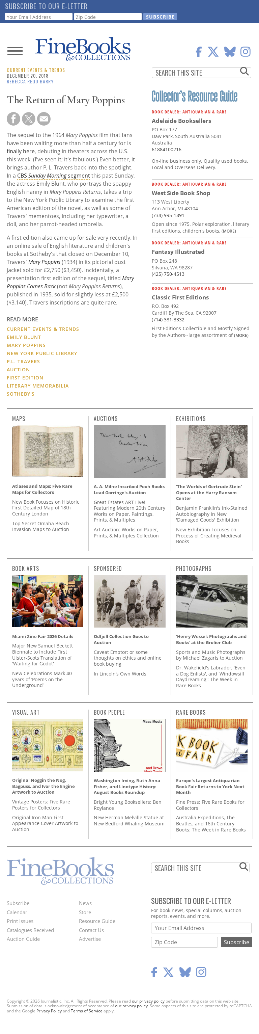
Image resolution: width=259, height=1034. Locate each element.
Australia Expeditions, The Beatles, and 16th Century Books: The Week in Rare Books (211, 823)
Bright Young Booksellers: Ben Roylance (128, 805)
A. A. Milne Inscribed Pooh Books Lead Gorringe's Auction (129, 489)
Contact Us (91, 930)
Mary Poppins (26, 345)
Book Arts (25, 568)
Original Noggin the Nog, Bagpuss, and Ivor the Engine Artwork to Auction (43, 786)
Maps (18, 419)
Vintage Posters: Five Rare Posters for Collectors (41, 804)
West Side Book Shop (181, 193)
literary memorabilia (38, 385)
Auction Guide (23, 938)
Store (85, 912)
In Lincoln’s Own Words (120, 673)
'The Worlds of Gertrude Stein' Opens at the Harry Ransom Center (209, 492)
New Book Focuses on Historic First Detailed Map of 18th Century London (45, 508)
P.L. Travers (23, 361)
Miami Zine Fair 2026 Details (42, 636)
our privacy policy (148, 1001)
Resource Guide (97, 921)
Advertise (90, 938)
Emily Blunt (24, 337)
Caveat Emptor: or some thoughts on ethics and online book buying (128, 658)
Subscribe (18, 903)
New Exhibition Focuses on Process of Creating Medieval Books (208, 535)
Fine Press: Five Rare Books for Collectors (210, 805)
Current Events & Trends (36, 69)
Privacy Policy (49, 1011)
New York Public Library (42, 353)
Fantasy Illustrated (178, 252)
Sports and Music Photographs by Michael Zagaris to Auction (211, 655)
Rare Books (191, 712)
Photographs (193, 568)
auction (18, 369)
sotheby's (21, 394)
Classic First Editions (180, 297)
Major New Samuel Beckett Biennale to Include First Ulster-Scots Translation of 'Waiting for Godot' (42, 654)
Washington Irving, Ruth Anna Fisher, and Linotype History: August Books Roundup (127, 786)
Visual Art (26, 712)
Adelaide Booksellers (181, 121)
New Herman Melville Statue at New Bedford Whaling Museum (129, 820)
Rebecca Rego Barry (30, 81)
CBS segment (53, 175)
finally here (21, 151)
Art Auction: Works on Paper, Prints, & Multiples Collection (126, 532)
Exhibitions (191, 419)
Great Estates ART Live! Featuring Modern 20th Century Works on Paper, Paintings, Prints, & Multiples (129, 511)
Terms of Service (87, 1011)
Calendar (17, 912)
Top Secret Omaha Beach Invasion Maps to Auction (40, 526)
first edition (25, 377)
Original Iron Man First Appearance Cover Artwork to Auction (45, 823)
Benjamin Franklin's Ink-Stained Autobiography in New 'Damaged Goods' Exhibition (212, 514)
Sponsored (108, 568)
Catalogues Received (30, 930)
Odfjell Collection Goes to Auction (121, 639)
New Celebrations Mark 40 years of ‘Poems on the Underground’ (42, 679)
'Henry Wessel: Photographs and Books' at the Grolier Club (211, 639)
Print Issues (20, 921)
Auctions (106, 419)
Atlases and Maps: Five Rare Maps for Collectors (42, 489)
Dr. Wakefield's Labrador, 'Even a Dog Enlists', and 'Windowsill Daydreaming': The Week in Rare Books (211, 676)
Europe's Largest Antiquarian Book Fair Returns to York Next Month (210, 786)
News (85, 903)
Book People (109, 712)
